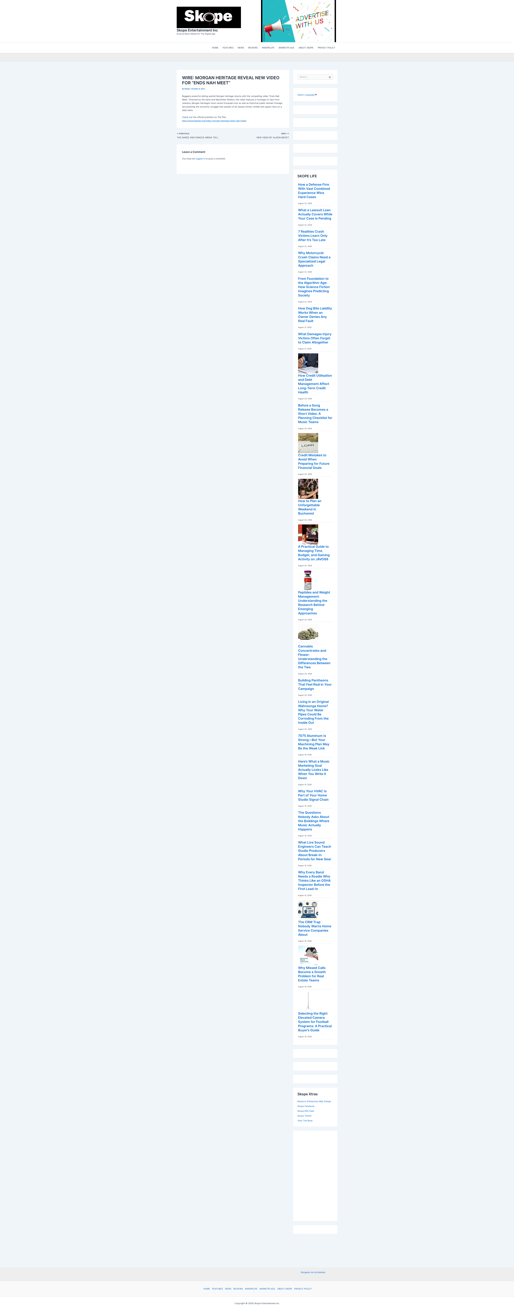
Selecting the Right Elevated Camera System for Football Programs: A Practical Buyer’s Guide (315, 1022)
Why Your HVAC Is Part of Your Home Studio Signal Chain (313, 795)
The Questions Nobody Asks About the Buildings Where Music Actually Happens (313, 821)
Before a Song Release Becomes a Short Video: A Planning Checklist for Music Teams (315, 413)
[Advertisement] (317, 1175)
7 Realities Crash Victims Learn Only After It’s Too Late (313, 236)
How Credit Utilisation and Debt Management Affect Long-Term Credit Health (315, 384)
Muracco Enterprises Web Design (314, 1101)
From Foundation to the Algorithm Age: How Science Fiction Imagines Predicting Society (314, 287)
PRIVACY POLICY (303, 1288)
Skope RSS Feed (305, 1111)
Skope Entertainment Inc (197, 30)
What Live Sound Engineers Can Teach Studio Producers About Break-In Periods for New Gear (314, 850)
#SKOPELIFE (251, 1288)
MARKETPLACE (267, 1288)
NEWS (228, 1288)
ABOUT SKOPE (284, 1288)
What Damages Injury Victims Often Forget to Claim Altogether (315, 338)
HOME (206, 1288)
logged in (200, 158)
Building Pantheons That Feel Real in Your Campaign (315, 684)
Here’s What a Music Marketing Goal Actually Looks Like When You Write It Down (314, 769)
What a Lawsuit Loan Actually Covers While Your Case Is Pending (315, 214)
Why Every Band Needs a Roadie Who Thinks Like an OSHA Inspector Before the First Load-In (314, 880)
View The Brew (305, 1120)
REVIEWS (238, 1288)
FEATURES (217, 1288)
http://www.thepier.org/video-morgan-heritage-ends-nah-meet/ (214, 120)
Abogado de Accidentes (313, 1272)
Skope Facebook (306, 1106)
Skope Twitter (304, 1115)
